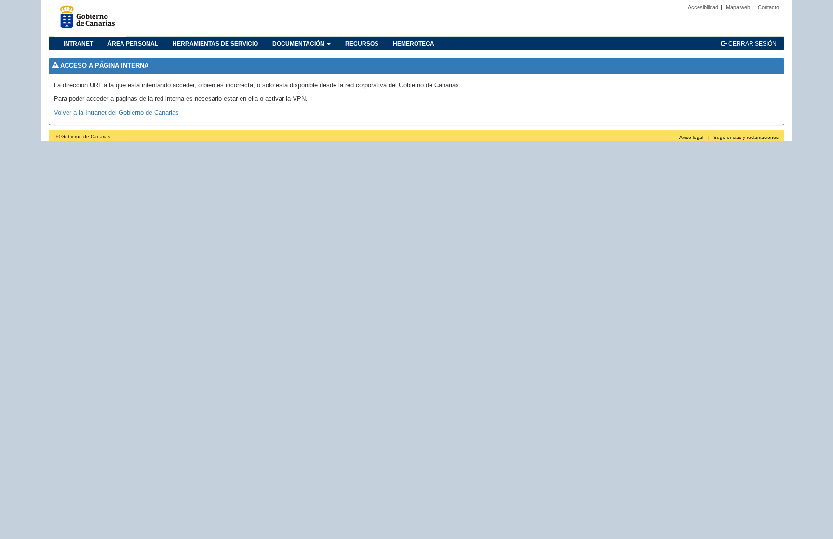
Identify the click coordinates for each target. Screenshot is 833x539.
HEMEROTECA (413, 44)
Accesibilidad (703, 7)
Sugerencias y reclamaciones (746, 137)
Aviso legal (691, 137)
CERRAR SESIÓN (752, 44)
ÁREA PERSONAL (132, 44)
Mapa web (738, 7)
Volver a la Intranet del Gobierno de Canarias (116, 112)
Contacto (768, 7)
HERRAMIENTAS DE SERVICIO (215, 44)
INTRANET (78, 44)
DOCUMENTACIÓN (299, 44)
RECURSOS (361, 44)
